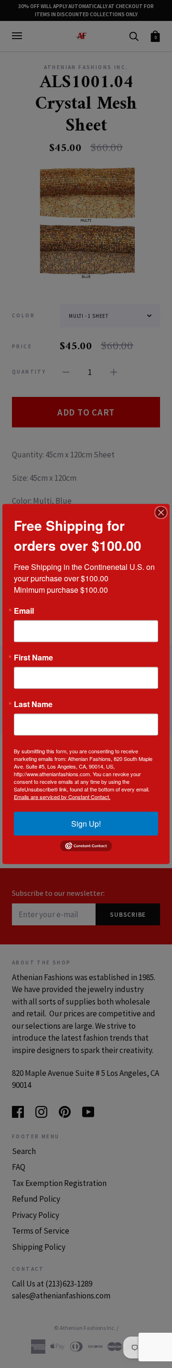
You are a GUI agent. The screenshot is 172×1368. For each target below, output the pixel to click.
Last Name (33, 704)
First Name (33, 657)
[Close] (161, 512)
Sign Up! (86, 823)
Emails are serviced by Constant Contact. (62, 796)
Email (24, 610)
